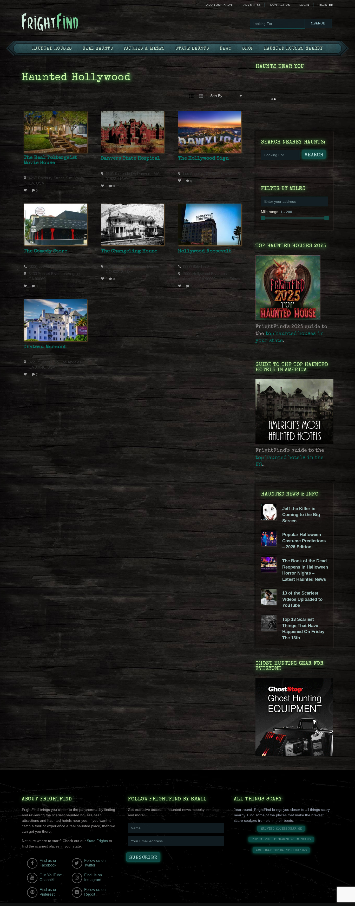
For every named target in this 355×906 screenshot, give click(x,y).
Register (325, 4)
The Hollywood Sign (203, 158)
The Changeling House (129, 251)
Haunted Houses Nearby (293, 49)
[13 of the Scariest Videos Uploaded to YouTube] (269, 603)
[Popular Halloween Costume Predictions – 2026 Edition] (269, 545)
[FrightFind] (71, 22)
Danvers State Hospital (130, 158)
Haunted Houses (52, 49)
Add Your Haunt (220, 4)
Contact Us (280, 4)
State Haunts (192, 49)
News (226, 49)
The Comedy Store (45, 251)
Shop (248, 49)
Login (304, 4)
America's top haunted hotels (281, 850)
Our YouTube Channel (51, 877)
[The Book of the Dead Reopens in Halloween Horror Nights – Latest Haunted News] (269, 571)
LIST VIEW (201, 95)
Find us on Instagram (93, 877)
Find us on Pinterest (48, 891)
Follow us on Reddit (95, 891)
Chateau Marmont (45, 347)
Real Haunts (98, 49)
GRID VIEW (191, 95)
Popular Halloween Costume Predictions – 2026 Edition (304, 540)
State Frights (97, 841)
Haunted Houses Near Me (281, 829)
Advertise (252, 4)
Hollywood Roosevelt (205, 251)
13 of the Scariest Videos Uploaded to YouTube (302, 599)
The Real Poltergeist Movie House (50, 160)
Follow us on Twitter (95, 862)
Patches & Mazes (144, 49)
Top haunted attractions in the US (281, 839)
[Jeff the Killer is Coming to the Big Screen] (269, 519)
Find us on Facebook (48, 862)
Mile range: (270, 212)
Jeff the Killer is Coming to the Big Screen (301, 514)
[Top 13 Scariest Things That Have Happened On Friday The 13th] (269, 630)
